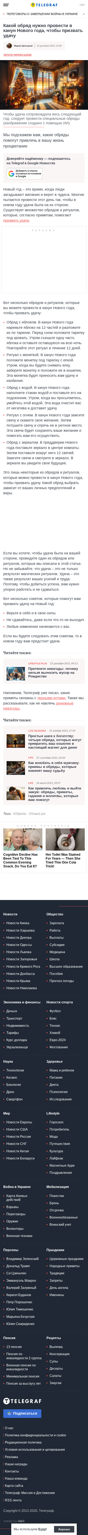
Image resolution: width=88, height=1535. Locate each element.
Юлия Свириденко (20, 1324)
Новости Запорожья (21, 959)
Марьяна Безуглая (20, 1316)
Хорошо (64, 1529)
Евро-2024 (58, 1040)
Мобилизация (57, 1187)
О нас (9, 1428)
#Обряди (19, 813)
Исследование (61, 1099)
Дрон (10, 1092)
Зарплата (57, 923)
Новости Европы (19, 1122)
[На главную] (44, 4)
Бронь (54, 1203)
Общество (54, 914)
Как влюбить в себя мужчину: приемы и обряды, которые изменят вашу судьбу (54, 766)
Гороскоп (56, 1122)
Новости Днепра (19, 937)
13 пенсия (14, 1347)
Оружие (12, 1221)
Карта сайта (14, 1485)
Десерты (56, 1368)
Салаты (55, 1375)
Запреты (56, 1280)
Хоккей (55, 1033)
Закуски (55, 1383)
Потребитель (59, 1129)
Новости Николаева (21, 988)
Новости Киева (17, 923)
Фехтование (59, 1047)
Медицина (57, 952)
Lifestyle (53, 1113)
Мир (6, 1113)
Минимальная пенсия (22, 1376)
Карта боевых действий (16, 1198)
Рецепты (53, 1338)
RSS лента (13, 1500)
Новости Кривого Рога (23, 966)
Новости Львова (18, 952)
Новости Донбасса (20, 973)
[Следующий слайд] (84, 14)
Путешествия (60, 1144)
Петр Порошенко (19, 1302)
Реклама (11, 1457)
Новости (10, 914)
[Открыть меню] (6, 4)
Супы (54, 1361)
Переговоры (15, 1214)
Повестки (57, 1196)
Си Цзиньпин (16, 1273)
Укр (82, 5)
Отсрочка (57, 1210)
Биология (13, 1084)
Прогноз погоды (62, 981)
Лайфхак (56, 1158)
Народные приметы (65, 1266)
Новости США (17, 1129)
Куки (42, 1529)
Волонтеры (15, 1228)
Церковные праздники (66, 1259)
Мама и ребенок (62, 1070)
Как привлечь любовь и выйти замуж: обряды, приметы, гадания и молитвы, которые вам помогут (54, 794)
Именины (57, 1295)
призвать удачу (16, 220)
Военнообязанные (64, 1217)
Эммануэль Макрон (21, 1280)
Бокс (53, 1018)
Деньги (11, 1011)
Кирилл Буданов (18, 1295)
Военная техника (19, 1236)
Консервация (60, 1354)
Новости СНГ (16, 1144)
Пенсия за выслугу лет (23, 1383)
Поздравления (61, 1172)
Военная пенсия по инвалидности (21, 1367)
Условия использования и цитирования (35, 1449)
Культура (56, 1151)
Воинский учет (60, 1224)
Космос (11, 1077)
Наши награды (16, 1464)
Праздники (55, 1250)
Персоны (10, 1250)
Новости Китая (17, 1151)
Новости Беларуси (20, 1158)
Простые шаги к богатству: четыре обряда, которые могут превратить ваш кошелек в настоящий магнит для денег (54, 741)
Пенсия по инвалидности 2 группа (24, 1356)
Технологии (15, 1070)
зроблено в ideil (14, 1521)
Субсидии (57, 945)
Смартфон (14, 1099)
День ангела (59, 1287)
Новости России (18, 1136)
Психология (59, 1092)
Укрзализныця (17, 1047)
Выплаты (57, 937)
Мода (54, 1136)
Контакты (12, 1471)
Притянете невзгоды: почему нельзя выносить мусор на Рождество (53, 672)
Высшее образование (66, 966)
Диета (54, 1084)
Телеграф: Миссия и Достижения (30, 1493)
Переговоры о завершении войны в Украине (42, 14)
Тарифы (12, 1033)
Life (30, 757)
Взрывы (12, 1207)
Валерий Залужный (21, 1287)
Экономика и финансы (22, 1002)
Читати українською (17, 55)
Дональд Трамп (18, 1266)
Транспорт (14, 1018)
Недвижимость (17, 1025)
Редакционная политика (23, 1442)
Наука (8, 1061)
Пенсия (9, 1338)
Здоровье (54, 1061)
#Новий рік (37, 813)
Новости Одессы (19, 945)
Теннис (55, 1025)
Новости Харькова (20, 930)
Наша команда (16, 1478)
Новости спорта (59, 1002)
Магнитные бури (62, 1165)
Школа (55, 959)
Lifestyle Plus (37, 663)
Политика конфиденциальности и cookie (35, 1435)
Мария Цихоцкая (23, 46)
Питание (56, 1077)
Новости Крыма (18, 981)
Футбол (55, 1011)
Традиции (57, 1273)
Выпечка (56, 1347)
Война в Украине (17, 1187)
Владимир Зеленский (22, 1259)
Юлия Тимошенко (19, 1309)
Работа (55, 930)
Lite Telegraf (37, 731)
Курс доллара (16, 1040)
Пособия (56, 973)
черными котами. (51, 698)
